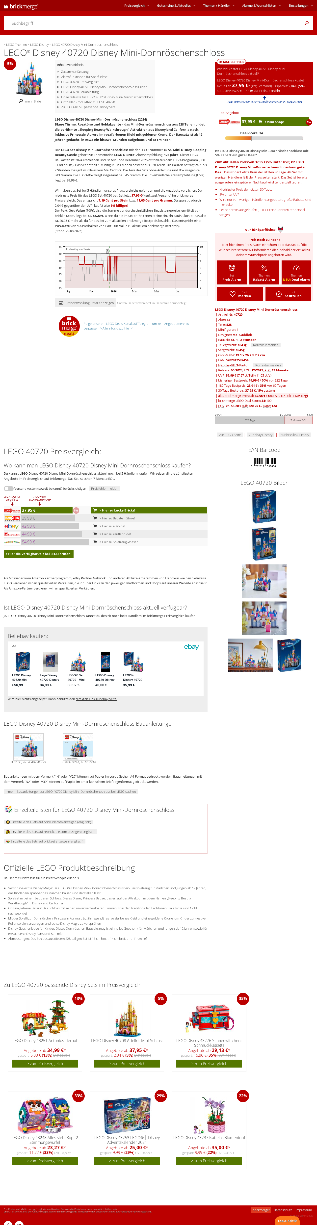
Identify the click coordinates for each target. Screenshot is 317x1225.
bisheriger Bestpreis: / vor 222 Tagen (254, 380)
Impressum (304, 1210)
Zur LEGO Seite (230, 435)
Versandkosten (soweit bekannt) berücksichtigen (50, 488)
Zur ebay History (260, 435)
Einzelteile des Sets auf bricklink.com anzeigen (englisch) (50, 822)
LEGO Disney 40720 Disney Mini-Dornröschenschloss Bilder (104, 87)
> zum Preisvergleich (45, 1063)
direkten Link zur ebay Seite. (96, 699)
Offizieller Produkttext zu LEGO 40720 (88, 102)
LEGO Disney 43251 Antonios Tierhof (45, 1040)
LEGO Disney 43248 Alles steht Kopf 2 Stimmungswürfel (45, 1140)
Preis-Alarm (252, 244)
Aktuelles (174, 5)
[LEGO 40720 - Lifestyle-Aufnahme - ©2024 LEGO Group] (264, 581)
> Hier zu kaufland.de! (115, 534)
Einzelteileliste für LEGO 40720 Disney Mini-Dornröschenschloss (107, 97)
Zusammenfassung (75, 71)
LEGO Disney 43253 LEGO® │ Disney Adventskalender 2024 (127, 1140)
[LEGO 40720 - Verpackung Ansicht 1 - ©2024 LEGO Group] (264, 506)
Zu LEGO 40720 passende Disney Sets (88, 107)
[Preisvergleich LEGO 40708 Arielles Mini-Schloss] (127, 1018)
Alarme (259, 5)
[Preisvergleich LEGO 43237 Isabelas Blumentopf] (209, 1115)
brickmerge (261, 1210)
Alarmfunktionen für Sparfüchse (84, 77)
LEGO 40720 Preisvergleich (80, 81)
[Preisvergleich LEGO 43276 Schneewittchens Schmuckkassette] (209, 1018)
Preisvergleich (134, 5)
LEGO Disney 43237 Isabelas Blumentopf (209, 1137)
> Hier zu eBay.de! (112, 526)
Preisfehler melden (104, 488)
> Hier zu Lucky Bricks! (117, 510)
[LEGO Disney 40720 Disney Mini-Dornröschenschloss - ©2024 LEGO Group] (29, 78)
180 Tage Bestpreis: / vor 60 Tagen (252, 385)
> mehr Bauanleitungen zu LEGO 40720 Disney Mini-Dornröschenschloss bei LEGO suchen (71, 791)
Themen (216, 5)
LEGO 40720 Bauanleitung (80, 92)
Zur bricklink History (295, 435)
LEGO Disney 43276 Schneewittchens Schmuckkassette (209, 1043)
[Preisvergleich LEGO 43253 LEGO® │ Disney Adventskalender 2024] (127, 1115)
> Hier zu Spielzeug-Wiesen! (119, 542)
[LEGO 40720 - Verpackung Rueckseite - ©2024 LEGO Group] (264, 543)
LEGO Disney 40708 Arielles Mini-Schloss (127, 1040)
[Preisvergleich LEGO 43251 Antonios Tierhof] (45, 1018)
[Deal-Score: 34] (264, 138)
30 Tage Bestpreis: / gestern (246, 390)
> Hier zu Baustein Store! (117, 518)
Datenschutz (283, 1210)
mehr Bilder (33, 101)
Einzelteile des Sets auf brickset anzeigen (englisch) (46, 841)
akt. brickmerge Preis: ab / (263, 395)
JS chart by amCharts (78, 249)
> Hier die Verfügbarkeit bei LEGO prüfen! (39, 554)
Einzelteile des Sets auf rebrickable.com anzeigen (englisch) (52, 831)
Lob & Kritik (287, 1221)
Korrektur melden (266, 345)
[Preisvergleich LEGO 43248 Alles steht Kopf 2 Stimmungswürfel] (45, 1115)
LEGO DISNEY (124, 155)
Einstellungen (298, 5)
